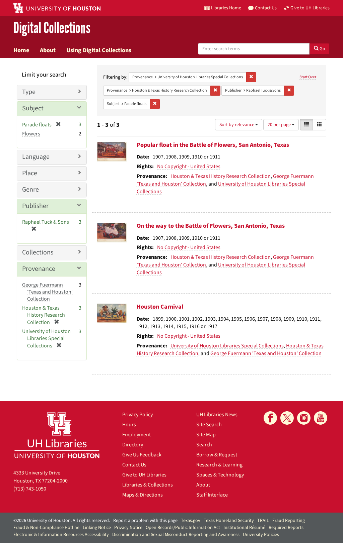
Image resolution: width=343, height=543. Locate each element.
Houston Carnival (160, 307)
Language (36, 156)
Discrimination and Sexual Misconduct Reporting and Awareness (175, 534)
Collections (37, 252)
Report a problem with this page (145, 520)
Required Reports (286, 527)
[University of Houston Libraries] (56, 435)
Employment (136, 434)
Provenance (38, 269)
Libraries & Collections (147, 484)
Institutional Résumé (244, 527)
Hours (129, 424)
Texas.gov (190, 520)
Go (322, 48)
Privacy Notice (128, 527)
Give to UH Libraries (144, 474)
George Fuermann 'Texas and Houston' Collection (266, 353)
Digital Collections (51, 28)
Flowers (31, 133)
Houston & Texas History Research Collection (220, 176)
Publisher (35, 206)
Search (204, 444)
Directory (132, 444)
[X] (287, 418)
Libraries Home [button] (226, 7)
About (48, 50)
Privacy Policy (137, 414)
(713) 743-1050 (29, 489)
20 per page (280, 124)
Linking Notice (97, 527)
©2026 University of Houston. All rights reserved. (61, 520)
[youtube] (320, 418)
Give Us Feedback (141, 454)
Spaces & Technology (220, 474)
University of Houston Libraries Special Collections (227, 345)
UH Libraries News (216, 414)
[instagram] (304, 418)
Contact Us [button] (266, 7)
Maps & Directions (142, 495)
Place (29, 173)
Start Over (307, 77)
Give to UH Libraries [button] (310, 7)
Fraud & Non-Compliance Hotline (46, 527)
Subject (33, 108)
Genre (30, 189)
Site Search (209, 424)
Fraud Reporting (288, 520)
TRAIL (263, 520)
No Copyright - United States (188, 166)
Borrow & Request (216, 454)
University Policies (261, 534)
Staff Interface (212, 495)
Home (21, 50)
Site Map (206, 434)
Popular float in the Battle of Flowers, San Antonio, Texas (213, 145)
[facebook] (270, 418)
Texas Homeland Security (229, 520)
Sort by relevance (237, 124)
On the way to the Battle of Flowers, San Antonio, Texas (211, 226)
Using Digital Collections (98, 50)
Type (29, 92)
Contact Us (134, 464)
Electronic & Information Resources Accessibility (61, 534)
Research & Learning (219, 464)
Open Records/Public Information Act (183, 527)
